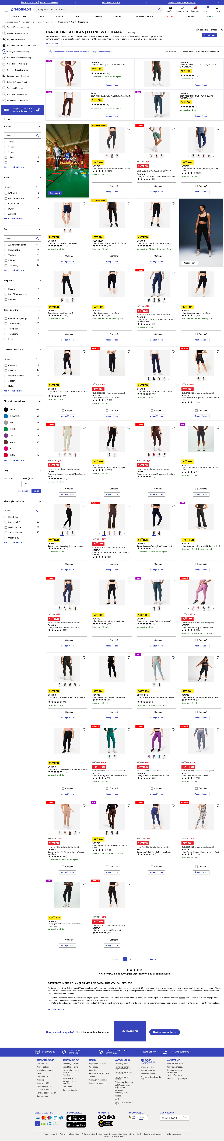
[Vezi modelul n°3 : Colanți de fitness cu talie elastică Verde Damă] (159, 757)
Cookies (118, 1096)
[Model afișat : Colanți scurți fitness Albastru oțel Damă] (65, 231)
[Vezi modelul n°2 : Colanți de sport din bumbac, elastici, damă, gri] (67, 533)
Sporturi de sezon (148, 1070)
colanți (212, 988)
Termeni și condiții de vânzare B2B (123, 1073)
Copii (77, 16)
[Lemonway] (55, 1124)
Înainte (153, 959)
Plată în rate (68, 1075)
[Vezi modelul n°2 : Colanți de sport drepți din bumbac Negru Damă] (154, 379)
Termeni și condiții (122, 1064)
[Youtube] (104, 1118)
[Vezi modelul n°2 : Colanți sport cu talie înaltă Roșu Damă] (154, 455)
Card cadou (93, 1067)
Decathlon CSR (43, 1083)
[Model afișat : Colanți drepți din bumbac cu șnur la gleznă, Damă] (149, 379)
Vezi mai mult (52, 43)
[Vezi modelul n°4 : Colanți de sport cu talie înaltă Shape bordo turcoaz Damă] (164, 455)
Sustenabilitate (43, 1077)
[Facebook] (100, 1118)
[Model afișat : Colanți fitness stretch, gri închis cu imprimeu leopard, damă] (198, 379)
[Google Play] (76, 1126)
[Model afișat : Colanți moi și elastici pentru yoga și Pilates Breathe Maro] (60, 455)
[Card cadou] (61, 1118)
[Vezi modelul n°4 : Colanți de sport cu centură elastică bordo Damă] (164, 757)
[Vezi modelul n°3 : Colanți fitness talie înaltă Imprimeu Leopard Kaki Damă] (70, 685)
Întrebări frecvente (174, 1075)
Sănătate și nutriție (144, 16)
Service (92, 1077)
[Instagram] (109, 1118)
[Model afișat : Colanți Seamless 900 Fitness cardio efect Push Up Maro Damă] (60, 833)
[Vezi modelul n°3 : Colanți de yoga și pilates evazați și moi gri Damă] (115, 533)
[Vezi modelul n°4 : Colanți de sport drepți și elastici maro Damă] (75, 609)
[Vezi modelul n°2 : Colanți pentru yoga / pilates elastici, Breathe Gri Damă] (65, 455)
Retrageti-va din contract (69, 1082)
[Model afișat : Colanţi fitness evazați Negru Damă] (62, 300)
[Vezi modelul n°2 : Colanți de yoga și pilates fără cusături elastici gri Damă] (159, 685)
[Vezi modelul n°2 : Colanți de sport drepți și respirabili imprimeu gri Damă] (112, 833)
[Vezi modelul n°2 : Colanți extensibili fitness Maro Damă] (204, 379)
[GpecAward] (105, 1126)
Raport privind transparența (153, 1134)
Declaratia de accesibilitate (113, 1137)
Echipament (97, 16)
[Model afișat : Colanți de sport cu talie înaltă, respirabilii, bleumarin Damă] (193, 156)
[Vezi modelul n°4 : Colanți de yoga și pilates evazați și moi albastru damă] (120, 533)
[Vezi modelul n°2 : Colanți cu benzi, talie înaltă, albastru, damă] (115, 757)
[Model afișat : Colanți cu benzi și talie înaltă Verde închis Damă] (109, 757)
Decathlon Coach (148, 1074)
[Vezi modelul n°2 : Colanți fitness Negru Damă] (70, 231)
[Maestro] (49, 1118)
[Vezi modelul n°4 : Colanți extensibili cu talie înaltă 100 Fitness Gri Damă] (209, 156)
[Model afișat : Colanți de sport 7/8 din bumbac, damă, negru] (109, 455)
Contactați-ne (42, 1096)
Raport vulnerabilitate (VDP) (124, 1103)
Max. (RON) (28, 478)
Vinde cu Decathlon (175, 1064)
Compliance (41, 1080)
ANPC (117, 1099)
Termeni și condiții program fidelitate (122, 1068)
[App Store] (76, 1120)
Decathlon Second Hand (98, 1080)
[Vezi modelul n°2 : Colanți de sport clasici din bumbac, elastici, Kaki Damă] (112, 156)
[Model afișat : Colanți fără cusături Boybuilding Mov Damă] (193, 609)
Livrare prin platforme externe (71, 1071)
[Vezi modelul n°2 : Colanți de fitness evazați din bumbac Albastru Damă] (67, 300)
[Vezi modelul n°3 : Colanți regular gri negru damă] (117, 833)
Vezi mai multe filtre (13, 167)
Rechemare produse (97, 1083)
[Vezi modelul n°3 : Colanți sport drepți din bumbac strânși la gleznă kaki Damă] (159, 379)
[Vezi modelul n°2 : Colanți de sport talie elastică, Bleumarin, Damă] (154, 757)
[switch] (6, 110)
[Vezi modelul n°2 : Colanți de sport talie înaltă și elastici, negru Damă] (159, 609)
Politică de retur (69, 1078)
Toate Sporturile (18, 16)
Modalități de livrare (71, 1064)
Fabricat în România (45, 1090)
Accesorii (119, 16)
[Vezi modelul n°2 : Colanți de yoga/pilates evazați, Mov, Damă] (109, 533)
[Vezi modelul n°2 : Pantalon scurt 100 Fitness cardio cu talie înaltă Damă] (157, 156)
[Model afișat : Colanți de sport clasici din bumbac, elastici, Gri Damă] (107, 156)
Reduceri (169, 16)
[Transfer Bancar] (55, 1119)
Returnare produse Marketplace (174, 1071)
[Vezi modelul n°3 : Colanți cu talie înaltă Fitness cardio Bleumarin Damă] (162, 156)
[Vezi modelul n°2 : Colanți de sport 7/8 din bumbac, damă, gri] (115, 455)
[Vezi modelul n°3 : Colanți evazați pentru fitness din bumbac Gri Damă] (73, 300)
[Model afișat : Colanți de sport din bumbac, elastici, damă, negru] (62, 533)
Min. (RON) (8, 478)
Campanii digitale (70, 1090)
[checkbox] (22, 409)
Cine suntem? (42, 1064)
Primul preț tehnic (44, 1086)
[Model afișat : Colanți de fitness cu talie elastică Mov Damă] (149, 757)
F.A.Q (139, 1134)
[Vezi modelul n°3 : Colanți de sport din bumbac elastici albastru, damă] (73, 533)
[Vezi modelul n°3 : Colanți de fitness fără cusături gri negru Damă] (204, 609)
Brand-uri (190, 16)
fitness (182, 998)
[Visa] (37, 1118)
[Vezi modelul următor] (213, 156)
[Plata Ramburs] (49, 1124)
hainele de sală (91, 988)
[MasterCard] (43, 1118)
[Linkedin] (113, 1118)
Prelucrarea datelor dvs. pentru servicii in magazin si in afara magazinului (124, 1084)
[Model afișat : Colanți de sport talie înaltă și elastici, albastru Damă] (154, 609)
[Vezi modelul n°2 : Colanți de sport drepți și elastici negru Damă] (65, 609)
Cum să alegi (209, 35)
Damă (41, 16)
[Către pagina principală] (20, 9)
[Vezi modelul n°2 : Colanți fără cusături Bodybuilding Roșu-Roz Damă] (198, 609)
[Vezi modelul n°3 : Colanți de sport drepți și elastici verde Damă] (70, 609)
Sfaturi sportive (147, 1067)
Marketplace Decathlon (46, 1093)
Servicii (209, 16)
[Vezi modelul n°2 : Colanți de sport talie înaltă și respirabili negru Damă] (198, 156)
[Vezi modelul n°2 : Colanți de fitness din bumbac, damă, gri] (159, 533)
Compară (114, 186)
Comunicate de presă (45, 1067)
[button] (22, 141)
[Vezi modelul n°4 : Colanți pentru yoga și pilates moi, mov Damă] (75, 455)
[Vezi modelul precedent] (189, 156)
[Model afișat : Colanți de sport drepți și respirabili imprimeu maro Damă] (107, 833)
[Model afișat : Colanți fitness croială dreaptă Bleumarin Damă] (60, 609)
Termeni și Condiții (50, 1134)
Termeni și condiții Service (122, 1078)
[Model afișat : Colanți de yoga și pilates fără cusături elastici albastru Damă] (154, 685)
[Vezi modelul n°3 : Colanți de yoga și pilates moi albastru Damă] (70, 455)
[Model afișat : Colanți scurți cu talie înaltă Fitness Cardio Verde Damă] (151, 156)
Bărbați (59, 16)
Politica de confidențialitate (121, 1092)
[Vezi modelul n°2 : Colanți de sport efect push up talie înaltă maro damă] (65, 833)
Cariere (40, 1073)
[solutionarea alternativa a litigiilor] (138, 1119)
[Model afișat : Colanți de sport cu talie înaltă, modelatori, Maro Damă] (149, 455)
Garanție (92, 1070)
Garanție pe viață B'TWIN (99, 1073)
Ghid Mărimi (67, 1087)
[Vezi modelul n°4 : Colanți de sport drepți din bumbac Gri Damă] (164, 379)
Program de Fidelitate (97, 1064)
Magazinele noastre (45, 1070)
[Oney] (43, 1124)
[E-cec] (37, 1125)
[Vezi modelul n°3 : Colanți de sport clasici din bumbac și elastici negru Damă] (117, 156)
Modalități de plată (70, 1067)
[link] (55, 193)
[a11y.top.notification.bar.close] (219, 2)
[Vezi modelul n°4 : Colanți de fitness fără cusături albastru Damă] (209, 609)
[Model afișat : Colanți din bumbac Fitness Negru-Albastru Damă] (154, 533)
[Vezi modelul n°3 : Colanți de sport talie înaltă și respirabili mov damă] (204, 156)
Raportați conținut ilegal (177, 1078)
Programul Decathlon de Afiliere (151, 1078)
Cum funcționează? (175, 1067)
